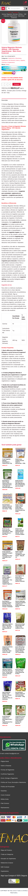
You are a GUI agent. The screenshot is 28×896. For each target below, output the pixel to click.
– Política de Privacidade (7, 786)
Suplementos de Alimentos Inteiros (11, 60)
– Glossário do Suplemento (8, 858)
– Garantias (3, 791)
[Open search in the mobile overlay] (15, 8)
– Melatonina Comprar (6, 863)
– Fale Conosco (4, 803)
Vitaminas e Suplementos (8, 62)
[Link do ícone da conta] (26, 8)
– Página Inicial (4, 761)
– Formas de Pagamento (7, 770)
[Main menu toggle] (3, 8)
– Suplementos (4, 871)
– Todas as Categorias (6, 854)
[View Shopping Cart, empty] (24, 3)
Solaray (7, 64)
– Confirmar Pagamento (7, 774)
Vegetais (22, 60)
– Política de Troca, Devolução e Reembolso (13, 782)
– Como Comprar (5, 795)
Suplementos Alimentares (14, 58)
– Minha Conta (4, 799)
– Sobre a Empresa (5, 765)
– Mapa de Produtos (6, 850)
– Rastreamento (4, 807)
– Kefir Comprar (4, 867)
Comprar (16, 84)
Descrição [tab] (5, 100)
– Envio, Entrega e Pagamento (9, 778)
